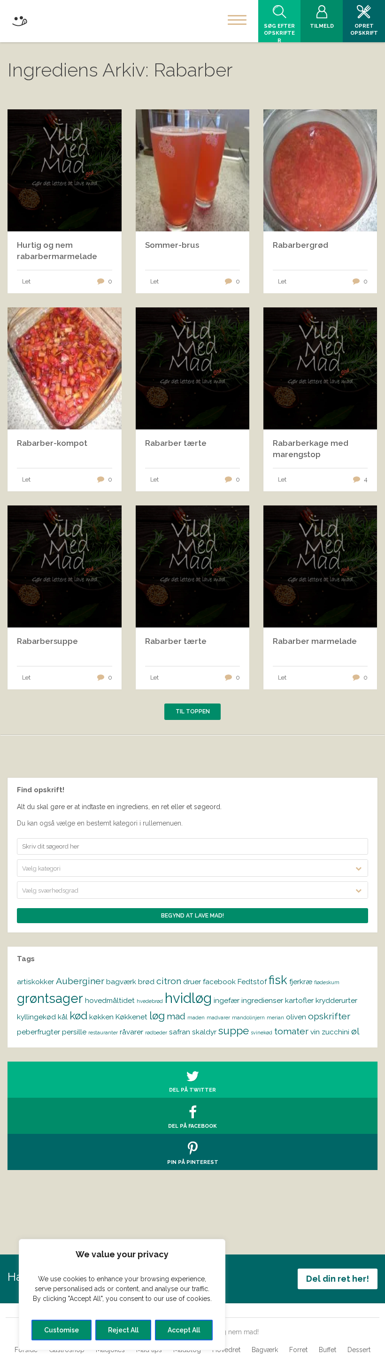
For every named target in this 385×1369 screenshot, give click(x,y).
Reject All (123, 1330)
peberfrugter (38, 1031)
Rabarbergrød (300, 245)
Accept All (184, 1330)
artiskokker (35, 981)
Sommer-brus (172, 245)
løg (157, 1016)
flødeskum (326, 982)
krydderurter (336, 1000)
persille (74, 1031)
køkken (101, 1016)
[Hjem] (19, 19)
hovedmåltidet (110, 1000)
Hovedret (226, 1350)
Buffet (327, 1350)
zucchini (335, 1031)
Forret (298, 1350)
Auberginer (80, 981)
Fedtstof (252, 981)
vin (315, 1031)
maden (196, 1017)
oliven (296, 1016)
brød (146, 981)
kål (63, 1016)
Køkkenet (131, 1016)
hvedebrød (150, 1001)
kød (78, 1016)
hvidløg (188, 998)
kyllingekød (36, 1016)
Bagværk (265, 1350)
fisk (278, 980)
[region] (122, 1294)
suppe (233, 1031)
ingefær (226, 1000)
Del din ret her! (337, 1279)
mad (176, 1016)
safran (179, 1031)
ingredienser (262, 1000)
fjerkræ (300, 981)
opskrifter (329, 1016)
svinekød (261, 1032)
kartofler (299, 1000)
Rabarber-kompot (52, 443)
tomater (291, 1031)
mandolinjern (248, 1017)
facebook (219, 981)
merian (275, 1017)
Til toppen (193, 711)
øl (355, 1031)
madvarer (218, 1017)
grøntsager (50, 998)
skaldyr (204, 1031)
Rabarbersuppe (47, 641)
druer (192, 981)
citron (168, 981)
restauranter (103, 1032)
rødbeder (156, 1032)
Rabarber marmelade (315, 641)
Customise (61, 1330)
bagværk (121, 981)
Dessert (358, 1350)
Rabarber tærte (176, 443)
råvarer (131, 1031)
